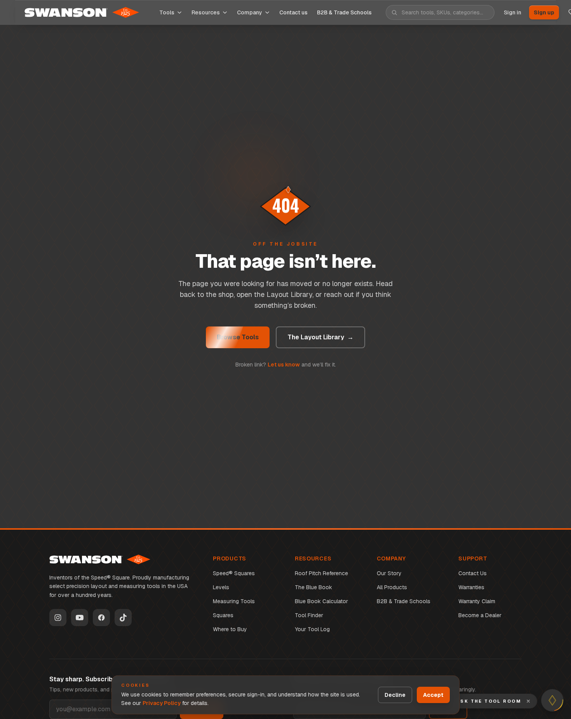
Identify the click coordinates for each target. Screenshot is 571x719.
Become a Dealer (479, 615)
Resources (205, 12)
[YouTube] (79, 617)
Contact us (293, 12)
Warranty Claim (476, 601)
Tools (166, 12)
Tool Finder (309, 615)
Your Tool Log (312, 629)
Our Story (389, 573)
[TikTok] (123, 617)
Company (249, 12)
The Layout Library (320, 337)
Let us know (284, 364)
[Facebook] (101, 617)
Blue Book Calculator (321, 601)
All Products (392, 587)
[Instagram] (57, 617)
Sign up (544, 12)
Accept (433, 694)
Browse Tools (238, 337)
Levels (221, 587)
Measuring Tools (234, 601)
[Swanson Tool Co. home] (99, 559)
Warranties (471, 587)
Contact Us (472, 573)
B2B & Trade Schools (403, 601)
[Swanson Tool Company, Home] (81, 12)
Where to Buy (230, 629)
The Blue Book (313, 587)
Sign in (512, 12)
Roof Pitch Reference (321, 573)
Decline (395, 694)
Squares (223, 615)
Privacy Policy (162, 703)
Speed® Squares (234, 573)
